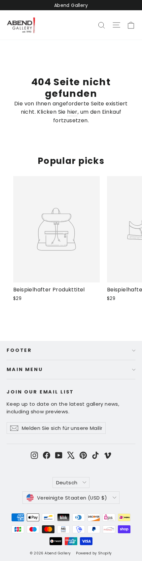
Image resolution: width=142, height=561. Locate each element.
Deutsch (67, 482)
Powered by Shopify (94, 553)
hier (72, 112)
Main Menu (25, 369)
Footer (19, 350)
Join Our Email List (40, 392)
